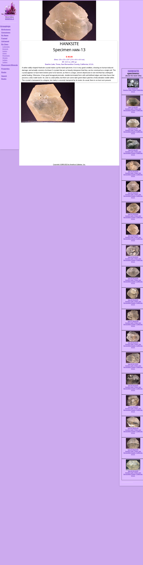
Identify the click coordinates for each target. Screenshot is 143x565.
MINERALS (9, 19)
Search (4, 76)
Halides (4, 51)
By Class (4, 44)
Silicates (5, 58)
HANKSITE (133, 71)
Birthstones (6, 29)
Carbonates (6, 47)
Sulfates (4, 60)
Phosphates (6, 56)
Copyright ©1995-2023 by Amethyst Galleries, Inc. (69, 164)
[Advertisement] (9, 115)
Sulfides (4, 62)
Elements (5, 49)
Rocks (3, 72)
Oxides (4, 53)
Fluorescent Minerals (9, 65)
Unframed (5, 41)
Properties (5, 69)
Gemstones (5, 32)
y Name (5, 35)
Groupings (5, 26)
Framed (4, 38)
